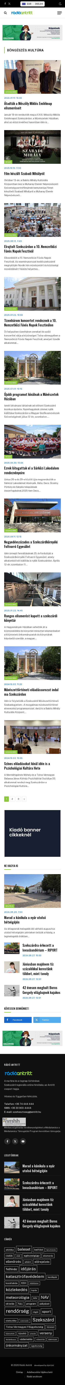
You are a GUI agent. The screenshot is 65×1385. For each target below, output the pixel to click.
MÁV (35, 1298)
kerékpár (52, 1277)
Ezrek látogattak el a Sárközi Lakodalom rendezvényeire (31, 470)
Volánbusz (11, 1339)
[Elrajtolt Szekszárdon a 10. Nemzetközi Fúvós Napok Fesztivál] (32, 220)
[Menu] (59, 13)
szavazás (24, 1321)
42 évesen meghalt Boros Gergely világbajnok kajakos (41, 990)
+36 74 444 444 (24, 1104)
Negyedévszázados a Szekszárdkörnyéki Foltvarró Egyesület (31, 544)
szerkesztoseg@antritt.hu (27, 1112)
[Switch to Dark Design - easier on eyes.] (60, 3)
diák (18, 1256)
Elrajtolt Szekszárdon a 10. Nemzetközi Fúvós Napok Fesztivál (30, 249)
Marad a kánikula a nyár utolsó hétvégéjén (25, 920)
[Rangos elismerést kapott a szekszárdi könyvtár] (32, 589)
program (31, 1303)
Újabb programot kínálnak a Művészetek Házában (31, 396)
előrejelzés (42, 1261)
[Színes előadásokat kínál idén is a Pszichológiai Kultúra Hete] (32, 737)
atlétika (10, 1249)
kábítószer (34, 1283)
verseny (46, 1333)
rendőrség (17, 1311)
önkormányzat (17, 1345)
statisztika (11, 1320)
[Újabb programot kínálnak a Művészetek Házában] (32, 368)
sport (46, 1311)
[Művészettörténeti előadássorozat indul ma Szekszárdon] (32, 663)
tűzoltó (22, 1333)
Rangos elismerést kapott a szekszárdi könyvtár (30, 618)
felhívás (11, 1269)
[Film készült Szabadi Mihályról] (32, 147)
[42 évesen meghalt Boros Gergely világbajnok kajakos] (12, 990)
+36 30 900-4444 (21, 1108)
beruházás (51, 1250)
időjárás (28, 1268)
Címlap (19, 1372)
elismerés (48, 1255)
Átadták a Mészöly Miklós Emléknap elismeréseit (28, 105)
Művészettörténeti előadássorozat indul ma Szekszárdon (31, 692)
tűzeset (50, 1327)
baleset (24, 1249)
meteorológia (17, 1297)
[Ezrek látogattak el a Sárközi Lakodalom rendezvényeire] (32, 441)
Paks (20, 1304)
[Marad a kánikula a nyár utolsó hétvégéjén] (32, 891)
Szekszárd (11, 92)
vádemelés (26, 1339)
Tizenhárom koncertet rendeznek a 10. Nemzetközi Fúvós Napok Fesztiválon (30, 322)
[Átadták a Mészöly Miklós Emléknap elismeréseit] (32, 77)
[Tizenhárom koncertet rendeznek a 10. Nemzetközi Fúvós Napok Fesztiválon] (32, 294)
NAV (45, 1297)
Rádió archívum (34, 1376)
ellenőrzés (13, 1261)
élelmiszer (52, 1339)
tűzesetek (10, 1334)
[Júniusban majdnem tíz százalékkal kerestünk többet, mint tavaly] (12, 967)
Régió (8, 162)
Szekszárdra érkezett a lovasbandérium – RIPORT (40, 948)
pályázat (45, 1303)
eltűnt (28, 1262)
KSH (23, 1283)
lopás (34, 1290)
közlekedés (16, 1289)
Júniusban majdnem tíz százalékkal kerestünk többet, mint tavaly (38, 969)
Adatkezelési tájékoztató (39, 1372)
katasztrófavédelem (25, 1276)
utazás (33, 1334)
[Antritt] (33, 13)
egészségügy (32, 1255)
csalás (9, 1255)
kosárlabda (12, 1283)
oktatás (10, 1303)
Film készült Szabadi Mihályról (24, 173)
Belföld (9, 906)
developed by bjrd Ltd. (44, 1365)
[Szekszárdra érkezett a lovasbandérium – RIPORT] (12, 948)
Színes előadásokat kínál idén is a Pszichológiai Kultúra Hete (27, 766)
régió (35, 1312)
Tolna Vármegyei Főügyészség (24, 1326)
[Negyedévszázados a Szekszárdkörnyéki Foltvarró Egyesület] (32, 515)
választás (40, 1339)
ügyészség (36, 1346)
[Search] (5, 13)
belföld (38, 1249)
